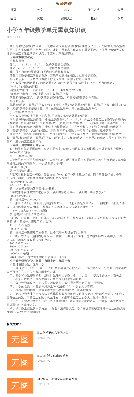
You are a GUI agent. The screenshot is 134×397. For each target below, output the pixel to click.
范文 (67, 9)
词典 (121, 18)
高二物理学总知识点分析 (53, 355)
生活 (13, 18)
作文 (40, 9)
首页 (13, 9)
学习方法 (94, 9)
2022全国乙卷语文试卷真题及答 (57, 378)
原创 (94, 18)
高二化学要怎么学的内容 (53, 332)
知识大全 (67, 18)
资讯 (121, 9)
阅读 (40, 18)
